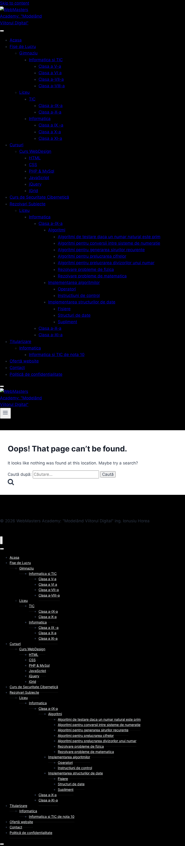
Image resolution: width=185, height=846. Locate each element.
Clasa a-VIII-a (52, 85)
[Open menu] (5, 413)
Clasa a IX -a (51, 125)
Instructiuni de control (79, 295)
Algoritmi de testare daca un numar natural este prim (109, 236)
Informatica (40, 118)
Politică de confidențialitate (36, 374)
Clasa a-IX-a (51, 105)
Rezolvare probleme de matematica (92, 276)
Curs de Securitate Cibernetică (39, 197)
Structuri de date (74, 315)
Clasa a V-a (50, 66)
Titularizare (20, 341)
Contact (17, 367)
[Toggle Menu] (2, 31)
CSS (33, 164)
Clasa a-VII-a (51, 79)
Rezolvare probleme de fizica (86, 269)
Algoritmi (56, 230)
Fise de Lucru (23, 46)
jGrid (33, 190)
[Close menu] (1, 540)
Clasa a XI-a (50, 138)
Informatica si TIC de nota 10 (57, 354)
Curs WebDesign (35, 151)
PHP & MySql (41, 171)
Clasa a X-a (50, 131)
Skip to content (14, 3)
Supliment (67, 321)
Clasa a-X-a (50, 112)
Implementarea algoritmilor (74, 282)
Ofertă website (24, 361)
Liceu (24, 92)
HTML (35, 157)
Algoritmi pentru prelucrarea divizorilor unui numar (106, 262)
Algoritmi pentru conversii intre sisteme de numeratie (109, 243)
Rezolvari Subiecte (28, 203)
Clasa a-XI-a (51, 334)
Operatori (67, 289)
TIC (32, 99)
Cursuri (16, 144)
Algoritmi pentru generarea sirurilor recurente (101, 249)
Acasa (16, 40)
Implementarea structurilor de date (81, 302)
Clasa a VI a (50, 72)
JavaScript (39, 177)
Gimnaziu (28, 53)
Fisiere (64, 308)
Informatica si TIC (46, 59)
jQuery (35, 184)
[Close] (2, 386)
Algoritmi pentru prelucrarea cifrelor (92, 256)
